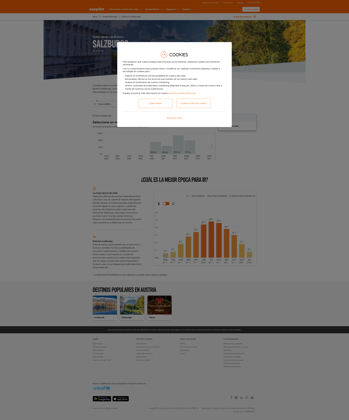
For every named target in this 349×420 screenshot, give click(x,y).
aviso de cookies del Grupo (182, 93)
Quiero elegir (155, 103)
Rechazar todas (174, 118)
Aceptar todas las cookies (194, 103)
